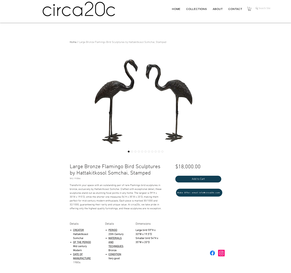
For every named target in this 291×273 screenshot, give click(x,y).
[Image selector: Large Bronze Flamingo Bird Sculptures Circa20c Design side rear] (145, 151)
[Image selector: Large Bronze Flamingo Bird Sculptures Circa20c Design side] (138, 151)
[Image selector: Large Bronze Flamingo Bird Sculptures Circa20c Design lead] (128, 151)
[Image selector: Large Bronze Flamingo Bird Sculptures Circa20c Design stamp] (159, 151)
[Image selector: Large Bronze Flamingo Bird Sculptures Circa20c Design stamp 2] (162, 151)
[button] (249, 9)
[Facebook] (212, 253)
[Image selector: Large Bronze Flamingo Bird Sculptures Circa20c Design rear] (135, 151)
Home (73, 42)
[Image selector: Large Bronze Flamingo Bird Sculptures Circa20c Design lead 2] (132, 151)
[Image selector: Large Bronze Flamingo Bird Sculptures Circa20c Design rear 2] (142, 151)
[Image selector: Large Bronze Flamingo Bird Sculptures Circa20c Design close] (155, 151)
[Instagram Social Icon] (221, 253)
